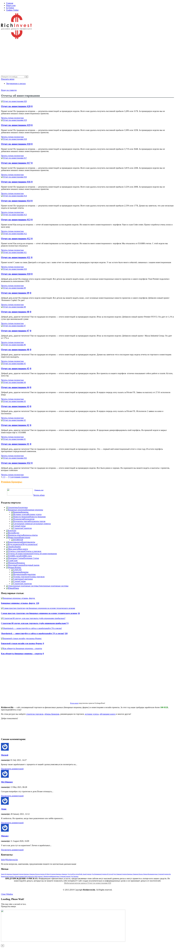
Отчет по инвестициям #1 (15, 444)
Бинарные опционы (34, 510)
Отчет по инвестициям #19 (16, 125)
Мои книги (23, 549)
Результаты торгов (37, 521)
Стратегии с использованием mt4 (17, 876)
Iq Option (10, 8)
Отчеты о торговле (33, 551)
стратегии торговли (34, 714)
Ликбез (17, 547)
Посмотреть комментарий (12, 769)
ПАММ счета (26, 556)
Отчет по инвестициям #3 (15, 406)
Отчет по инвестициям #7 (15, 330)
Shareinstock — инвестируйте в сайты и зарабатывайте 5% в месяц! (32, 633)
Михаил (4, 836)
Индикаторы (30, 574)
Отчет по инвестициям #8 (15, 311)
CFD (19, 570)
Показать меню (7, 79)
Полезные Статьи (31, 558)
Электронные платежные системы (53, 586)
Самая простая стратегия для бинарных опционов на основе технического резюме (39, 613)
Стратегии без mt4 (32, 876)
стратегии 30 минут (44, 874)
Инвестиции (24, 537)
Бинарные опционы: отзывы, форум (18, 603)
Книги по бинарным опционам (9, 874)
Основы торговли (37, 577)
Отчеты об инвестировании (45, 553)
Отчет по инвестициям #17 (16, 163)
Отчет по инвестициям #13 (16, 219)
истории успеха (92, 714)
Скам (15, 560)
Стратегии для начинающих (93, 874)
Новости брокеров (37, 517)
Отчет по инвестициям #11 (15, 257)
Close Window (7, 894)
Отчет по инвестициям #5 (15, 368)
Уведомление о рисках (16, 83)
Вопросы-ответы (30, 535)
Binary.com (11, 5)
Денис (4, 809)
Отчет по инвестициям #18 (16, 144)
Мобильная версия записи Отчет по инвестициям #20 (87, 883)
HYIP (20, 540)
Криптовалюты (28, 542)
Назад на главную (9, 90)
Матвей (4, 755)
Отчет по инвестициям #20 (16, 106)
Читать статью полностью (12, 118)
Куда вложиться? (30, 544)
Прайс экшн (82, 874)
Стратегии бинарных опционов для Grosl (61, 874)
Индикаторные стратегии (58, 876)
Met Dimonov (7, 782)
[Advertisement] (78, 57)
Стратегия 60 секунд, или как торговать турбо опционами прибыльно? (34, 623)
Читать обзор (39, 495)
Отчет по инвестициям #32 (16, 463)
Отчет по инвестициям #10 (16, 274)
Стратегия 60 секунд (107, 874)
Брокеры (24, 512)
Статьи (22, 526)
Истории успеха (34, 514)
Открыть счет (38, 490)
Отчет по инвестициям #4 (15, 387)
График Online (12, 10)
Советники (28, 579)
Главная (9, 3)
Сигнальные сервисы (41, 524)
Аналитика (23, 507)
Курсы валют (74, 703)
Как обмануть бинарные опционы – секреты (21, 653)
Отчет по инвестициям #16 (16, 181)
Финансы (21, 563)
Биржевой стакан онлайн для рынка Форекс (21, 643)
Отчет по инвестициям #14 (16, 200)
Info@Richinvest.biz (9, 860)
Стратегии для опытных (71, 876)
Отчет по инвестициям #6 (15, 349)
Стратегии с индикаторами (44, 876)
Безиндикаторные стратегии (155, 874)
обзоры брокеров (51, 714)
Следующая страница (19, 477)
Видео (16, 533)
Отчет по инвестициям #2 (15, 425)
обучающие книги (108, 714)
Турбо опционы (117, 874)
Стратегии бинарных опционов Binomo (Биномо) (134, 874)
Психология (29, 519)
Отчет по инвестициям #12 (16, 238)
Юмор (16, 588)
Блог (14, 530)
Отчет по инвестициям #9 (15, 293)
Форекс (18, 567)
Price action (76, 874)
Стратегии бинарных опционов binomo (28, 874)
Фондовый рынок (31, 565)
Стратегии (27, 528)
